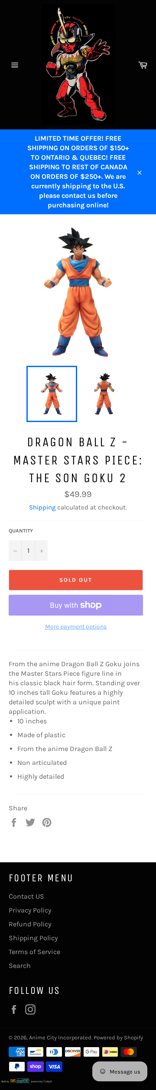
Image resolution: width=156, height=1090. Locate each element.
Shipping (42, 507)
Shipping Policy (33, 938)
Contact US (26, 896)
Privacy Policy (30, 910)
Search (20, 965)
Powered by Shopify (118, 1037)
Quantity (21, 531)
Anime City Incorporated (60, 1037)
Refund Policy (30, 924)
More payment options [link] (76, 626)
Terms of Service (34, 952)
